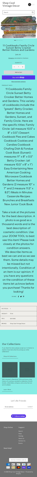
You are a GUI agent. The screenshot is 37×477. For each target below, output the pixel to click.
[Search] (32, 12)
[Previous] (3, 28)
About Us (21, 438)
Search (20, 431)
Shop (20, 433)
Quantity (18, 62)
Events (20, 443)
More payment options (18, 81)
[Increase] (23, 67)
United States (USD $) (18, 460)
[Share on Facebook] (18, 296)
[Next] (34, 28)
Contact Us (21, 441)
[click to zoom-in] (34, 18)
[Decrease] (14, 67)
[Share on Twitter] (21, 296)
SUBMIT (30, 406)
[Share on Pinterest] (23, 296)
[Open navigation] (33, 4)
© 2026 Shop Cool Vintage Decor (14, 472)
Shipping (11, 58)
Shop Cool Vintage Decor (11, 4)
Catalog (20, 436)
